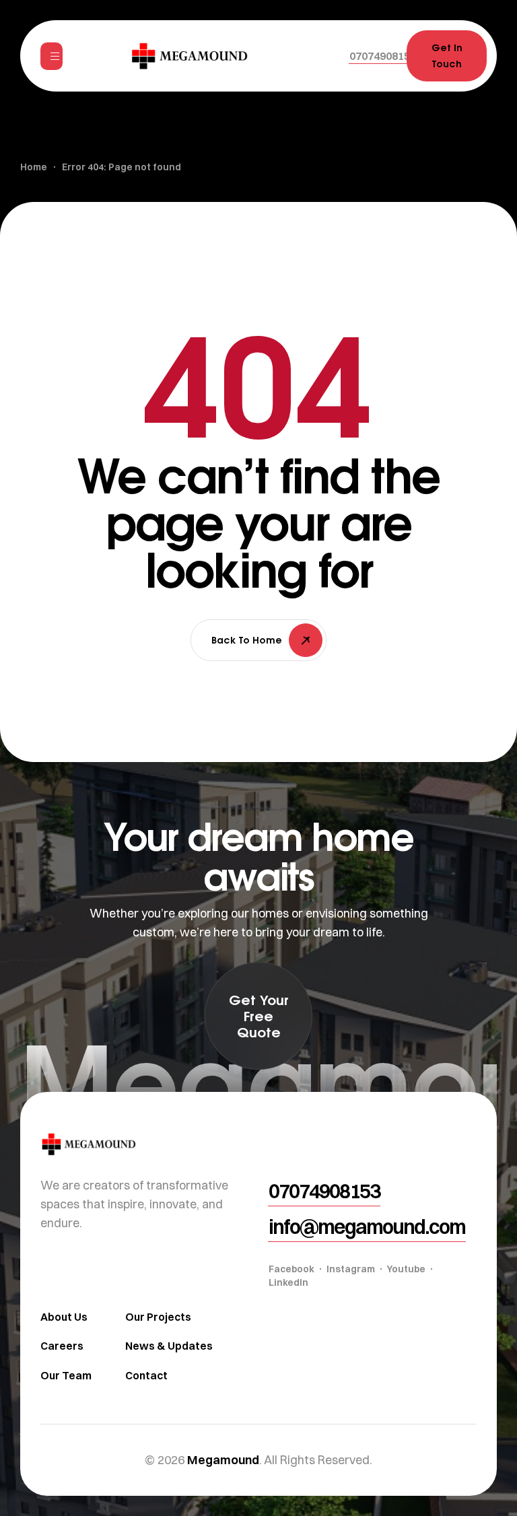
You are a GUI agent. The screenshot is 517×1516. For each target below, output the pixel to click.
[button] (382, 56)
